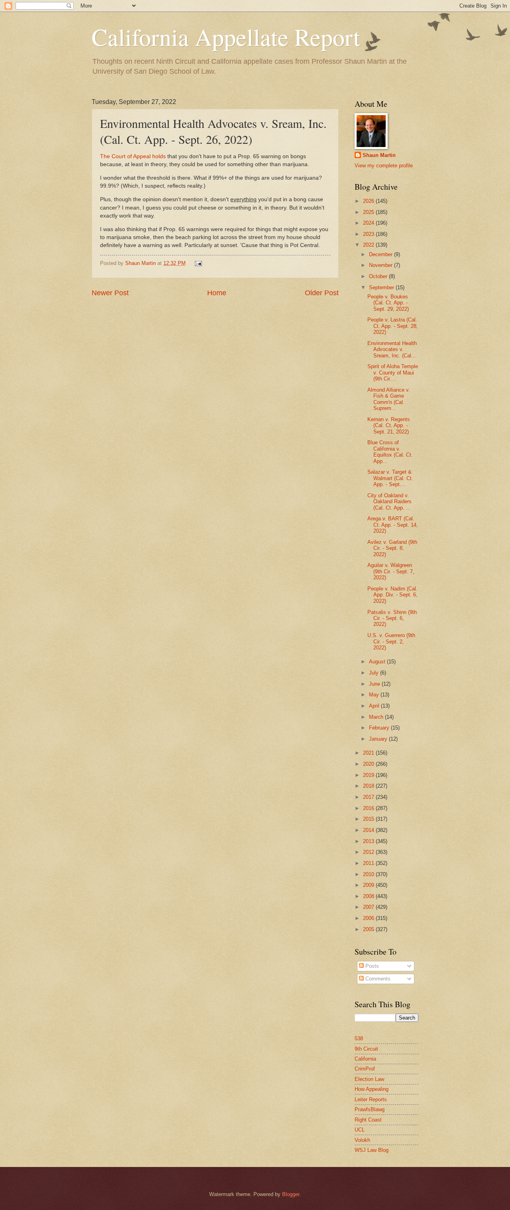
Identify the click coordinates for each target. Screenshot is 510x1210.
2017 (369, 797)
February (380, 728)
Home (216, 293)
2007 (369, 907)
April (375, 706)
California (365, 1059)
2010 (369, 874)
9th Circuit (366, 1049)
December (381, 254)
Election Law (369, 1079)
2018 (369, 786)
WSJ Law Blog (371, 1150)
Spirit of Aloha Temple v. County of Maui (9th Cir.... (392, 372)
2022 (369, 245)
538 (359, 1038)
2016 (369, 808)
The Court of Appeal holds (133, 156)
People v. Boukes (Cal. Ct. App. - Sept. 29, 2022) (388, 303)
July (374, 673)
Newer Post (110, 293)
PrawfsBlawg (369, 1109)
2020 (369, 764)
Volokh (362, 1140)
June (375, 684)
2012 (369, 852)
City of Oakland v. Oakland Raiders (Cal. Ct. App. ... (389, 501)
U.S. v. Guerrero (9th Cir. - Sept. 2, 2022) (391, 641)
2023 (369, 234)
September (382, 287)
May (375, 695)
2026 (369, 201)
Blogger (290, 1194)
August (378, 662)
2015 (369, 819)
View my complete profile (384, 166)
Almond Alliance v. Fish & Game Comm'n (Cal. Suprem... (388, 399)
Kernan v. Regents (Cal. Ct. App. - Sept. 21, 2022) (388, 425)
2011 (369, 863)
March (377, 717)
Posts (371, 966)
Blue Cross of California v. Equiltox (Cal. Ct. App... (390, 451)
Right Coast (368, 1120)
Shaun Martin (379, 155)
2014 (369, 830)
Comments (377, 979)
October (379, 276)
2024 (369, 223)
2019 (369, 775)
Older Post (322, 293)
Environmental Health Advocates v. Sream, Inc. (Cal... (392, 349)
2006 (369, 918)
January (379, 739)
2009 (369, 885)
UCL (360, 1130)
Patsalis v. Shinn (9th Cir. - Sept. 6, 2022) (392, 618)
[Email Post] (197, 263)
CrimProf (365, 1069)
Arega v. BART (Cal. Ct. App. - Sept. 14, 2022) (392, 525)
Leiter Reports (371, 1099)
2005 (369, 929)
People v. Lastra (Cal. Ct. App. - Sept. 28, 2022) (392, 326)
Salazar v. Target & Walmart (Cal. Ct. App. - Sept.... (390, 478)
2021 (369, 753)
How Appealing (371, 1089)
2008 (369, 896)
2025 (369, 212)
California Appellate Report (226, 37)
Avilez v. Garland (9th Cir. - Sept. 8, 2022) (392, 548)
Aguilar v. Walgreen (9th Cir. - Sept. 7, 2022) (390, 571)
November (381, 265)
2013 (369, 841)
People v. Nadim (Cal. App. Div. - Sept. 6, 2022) (392, 595)
